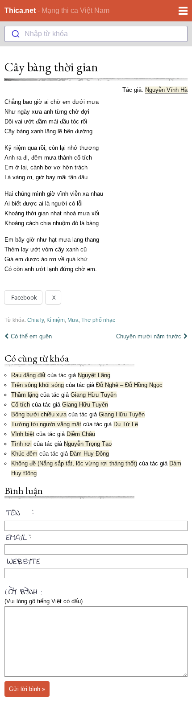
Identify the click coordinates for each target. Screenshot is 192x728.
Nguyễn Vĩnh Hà (166, 89)
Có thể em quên (31, 336)
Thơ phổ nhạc (98, 320)
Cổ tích (20, 404)
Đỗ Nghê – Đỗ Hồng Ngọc (129, 385)
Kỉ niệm (55, 320)
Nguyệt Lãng (94, 375)
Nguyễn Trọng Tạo (88, 443)
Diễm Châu (81, 434)
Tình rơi (21, 443)
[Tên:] (96, 514)
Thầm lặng (24, 394)
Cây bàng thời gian (51, 67)
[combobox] (96, 34)
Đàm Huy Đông (89, 453)
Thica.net (20, 10)
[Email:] (96, 535)
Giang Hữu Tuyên (94, 394)
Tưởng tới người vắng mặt (46, 424)
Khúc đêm (24, 453)
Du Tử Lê (125, 424)
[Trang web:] (96, 559)
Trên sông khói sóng (37, 385)
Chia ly (35, 320)
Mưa (73, 320)
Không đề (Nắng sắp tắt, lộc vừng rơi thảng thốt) (74, 463)
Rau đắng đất (28, 375)
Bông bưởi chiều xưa (39, 414)
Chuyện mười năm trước (148, 336)
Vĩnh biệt (22, 434)
